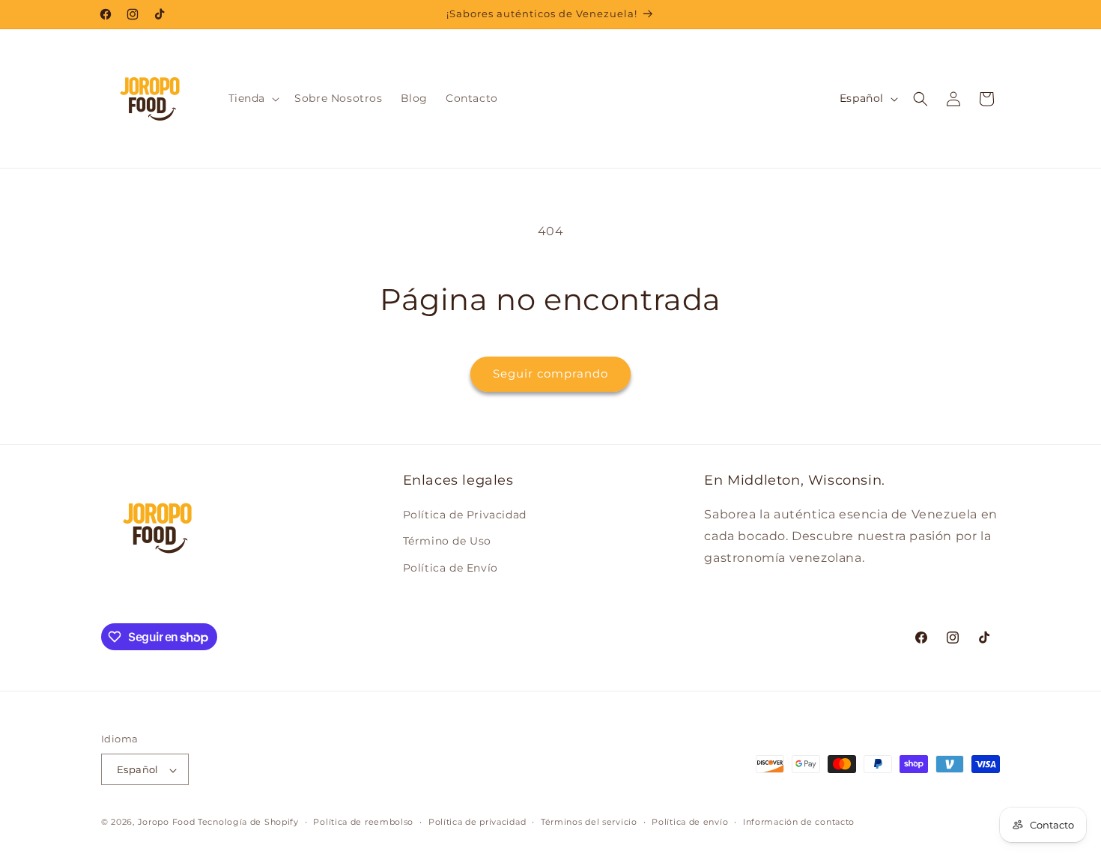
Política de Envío (450, 568)
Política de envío (690, 822)
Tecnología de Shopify (248, 822)
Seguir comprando (550, 373)
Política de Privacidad (465, 515)
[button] (252, 98)
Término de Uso (447, 541)
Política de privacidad (477, 822)
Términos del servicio (589, 822)
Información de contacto (799, 822)
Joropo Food (166, 822)
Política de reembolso (363, 822)
